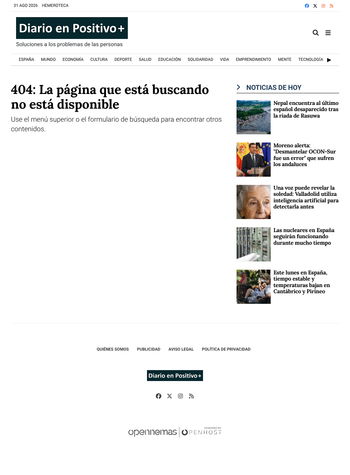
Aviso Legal (181, 349)
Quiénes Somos (113, 349)
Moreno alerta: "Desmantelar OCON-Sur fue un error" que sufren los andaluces (304, 155)
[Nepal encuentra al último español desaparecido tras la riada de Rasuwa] (254, 116)
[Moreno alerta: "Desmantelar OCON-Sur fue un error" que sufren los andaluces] (254, 159)
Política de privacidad (226, 349)
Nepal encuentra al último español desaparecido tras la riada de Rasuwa (305, 109)
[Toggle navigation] (328, 32)
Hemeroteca (55, 5)
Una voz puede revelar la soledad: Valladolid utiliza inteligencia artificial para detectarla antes (306, 197)
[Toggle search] (316, 32)
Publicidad (148, 349)
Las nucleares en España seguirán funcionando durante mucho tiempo (303, 236)
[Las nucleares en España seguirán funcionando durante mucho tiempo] (254, 244)
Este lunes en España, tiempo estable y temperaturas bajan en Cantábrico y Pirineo (301, 282)
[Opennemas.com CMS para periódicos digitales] (175, 439)
